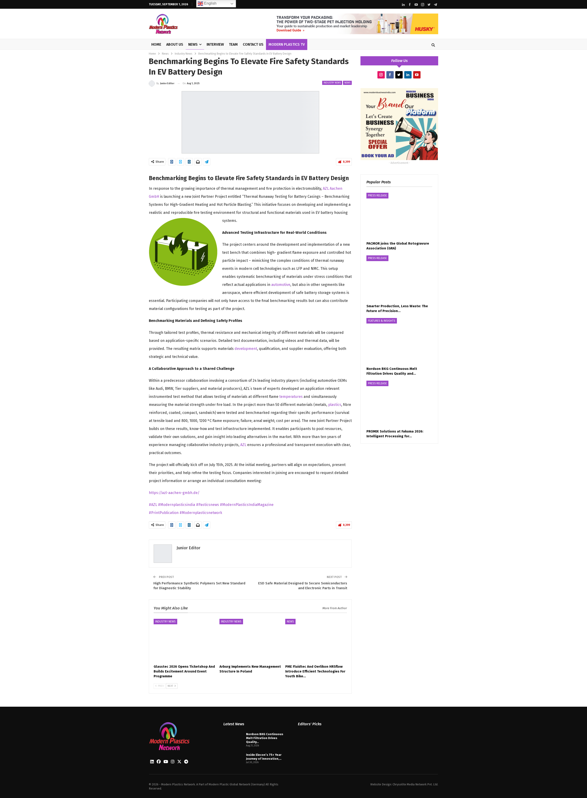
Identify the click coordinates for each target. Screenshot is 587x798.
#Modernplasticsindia (177, 504)
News (193, 44)
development (246, 348)
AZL (243, 445)
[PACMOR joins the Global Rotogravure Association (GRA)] (399, 216)
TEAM (233, 44)
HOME (156, 44)
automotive (280, 284)
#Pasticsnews (208, 504)
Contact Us (253, 44)
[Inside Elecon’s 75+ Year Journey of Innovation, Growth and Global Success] (233, 760)
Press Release (377, 195)
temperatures (291, 396)
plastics (334, 404)
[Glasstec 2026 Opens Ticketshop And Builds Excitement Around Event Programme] (184, 640)
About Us (174, 44)
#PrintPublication (164, 513)
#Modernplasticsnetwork (201, 513)
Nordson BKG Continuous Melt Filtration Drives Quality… (264, 738)
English (209, 3)
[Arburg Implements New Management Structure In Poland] (250, 640)
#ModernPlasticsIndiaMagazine (247, 504)
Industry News (332, 82)
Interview (215, 44)
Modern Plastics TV (287, 44)
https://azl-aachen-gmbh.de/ (174, 493)
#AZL (153, 504)
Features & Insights (381, 320)
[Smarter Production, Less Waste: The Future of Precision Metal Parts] (399, 278)
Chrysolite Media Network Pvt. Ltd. (415, 784)
